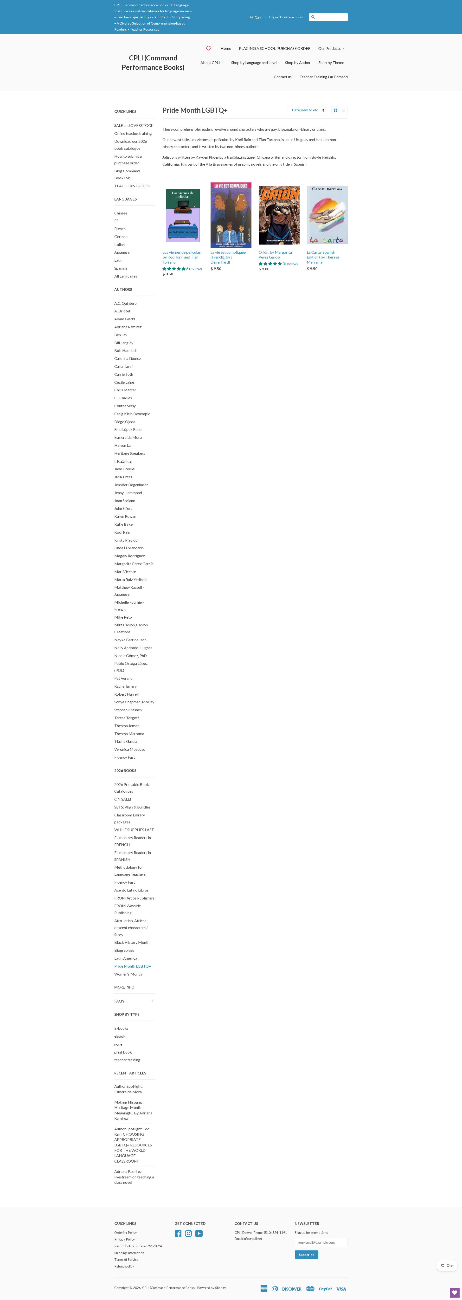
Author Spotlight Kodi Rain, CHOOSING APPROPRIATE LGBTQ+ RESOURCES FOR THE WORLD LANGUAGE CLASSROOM (133, 1144)
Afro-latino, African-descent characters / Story (131, 927)
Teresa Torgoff (126, 717)
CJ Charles (123, 397)
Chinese (120, 213)
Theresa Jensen (127, 725)
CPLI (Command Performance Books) (153, 62)
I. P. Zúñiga (123, 461)
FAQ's (119, 1001)
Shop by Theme (331, 62)
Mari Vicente (125, 571)
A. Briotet (122, 311)
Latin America (125, 958)
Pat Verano (123, 678)
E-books (121, 1028)
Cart (258, 17)
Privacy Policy (124, 1239)
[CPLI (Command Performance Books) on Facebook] (178, 1233)
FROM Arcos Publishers (134, 898)
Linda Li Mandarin (129, 547)
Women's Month (128, 974)
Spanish (120, 268)
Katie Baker (124, 524)
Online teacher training (133, 133)
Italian (119, 244)
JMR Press (123, 476)
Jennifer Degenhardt (131, 484)
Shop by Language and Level (254, 62)
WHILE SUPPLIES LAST (134, 829)
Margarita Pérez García (134, 563)
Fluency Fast (124, 757)
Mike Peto (123, 617)
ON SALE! (122, 799)
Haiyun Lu (122, 445)
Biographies (124, 950)
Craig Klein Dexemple (132, 413)
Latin (118, 260)
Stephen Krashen (128, 709)
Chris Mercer (125, 390)
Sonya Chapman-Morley (134, 701)
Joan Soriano (124, 500)
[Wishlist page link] (208, 48)
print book (123, 1052)
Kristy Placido (126, 540)
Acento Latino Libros (131, 890)
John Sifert (123, 508)
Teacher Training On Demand (324, 76)
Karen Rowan (125, 516)
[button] (174, 268)
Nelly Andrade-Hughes (133, 647)
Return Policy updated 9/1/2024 (138, 1246)
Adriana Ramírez (128, 326)
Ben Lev (120, 334)
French (120, 228)
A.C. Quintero (125, 303)
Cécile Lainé (124, 382)
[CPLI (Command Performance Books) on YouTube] (199, 1233)
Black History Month (131, 942)
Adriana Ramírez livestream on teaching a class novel (134, 1176)
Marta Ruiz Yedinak (130, 579)
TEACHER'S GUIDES (132, 185)
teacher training (127, 1059)
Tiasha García (125, 741)
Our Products (329, 48)
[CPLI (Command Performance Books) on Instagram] (188, 1233)
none (118, 1044)
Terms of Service (126, 1259)
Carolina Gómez (127, 358)
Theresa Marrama (129, 733)
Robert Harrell (126, 694)
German (121, 236)
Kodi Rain (122, 532)
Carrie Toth (123, 374)
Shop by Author (298, 62)
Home (226, 48)
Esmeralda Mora (128, 437)
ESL (117, 220)
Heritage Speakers (129, 453)
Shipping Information (129, 1253)
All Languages (125, 276)
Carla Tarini (123, 366)
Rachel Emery (125, 686)
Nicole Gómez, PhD (130, 655)
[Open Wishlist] (455, 1293)
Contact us (283, 76)
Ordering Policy (125, 1233)
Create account (292, 17)
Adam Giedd (124, 319)
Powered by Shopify (211, 1288)
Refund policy (124, 1266)
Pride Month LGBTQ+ (132, 966)
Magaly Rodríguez (129, 555)
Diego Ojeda (124, 421)
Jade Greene (124, 468)
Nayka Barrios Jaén (130, 639)
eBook (119, 1036)
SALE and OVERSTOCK (134, 125)
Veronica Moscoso (129, 749)
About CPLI (210, 62)
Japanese (121, 252)
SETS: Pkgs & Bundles (132, 807)
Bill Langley (123, 342)
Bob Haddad (125, 350)
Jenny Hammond (128, 492)
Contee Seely (125, 405)
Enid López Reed (127, 429)
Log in (273, 17)
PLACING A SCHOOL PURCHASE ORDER (274, 48)
